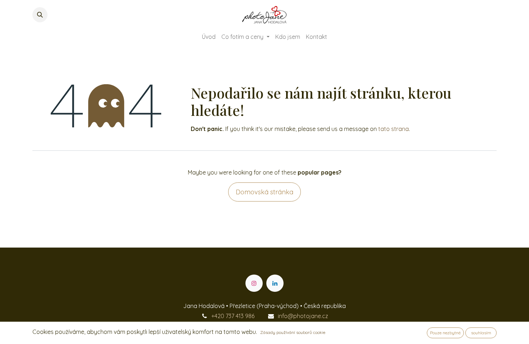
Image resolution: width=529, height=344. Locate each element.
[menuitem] (208, 37)
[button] (40, 14)
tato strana (393, 128)
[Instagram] (254, 283)
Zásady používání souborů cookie (292, 332)
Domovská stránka (264, 192)
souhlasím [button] (481, 332)
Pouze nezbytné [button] (445, 332)
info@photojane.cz (303, 316)
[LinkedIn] (275, 283)
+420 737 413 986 (232, 316)
